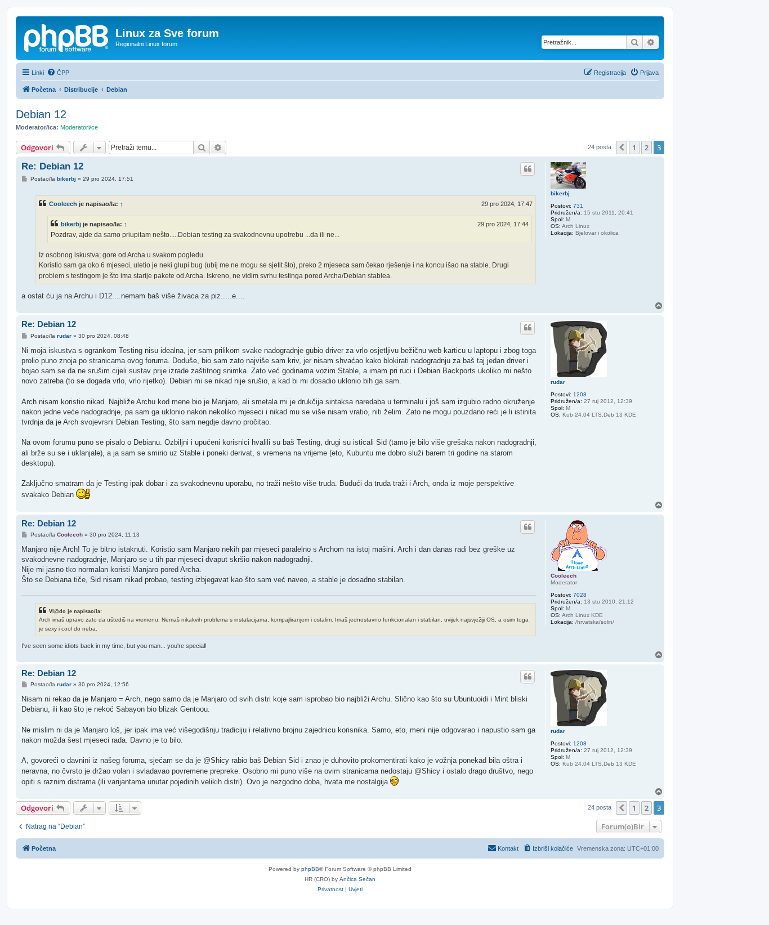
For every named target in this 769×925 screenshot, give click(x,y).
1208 (580, 394)
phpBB (310, 869)
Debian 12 (41, 114)
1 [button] (634, 147)
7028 (580, 595)
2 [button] (647, 147)
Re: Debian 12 (52, 166)
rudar (558, 382)
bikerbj (560, 193)
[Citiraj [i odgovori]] (527, 169)
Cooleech (63, 203)
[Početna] (67, 37)
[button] (621, 147)
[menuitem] (58, 72)
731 (578, 206)
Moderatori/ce (79, 127)
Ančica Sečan (357, 879)
